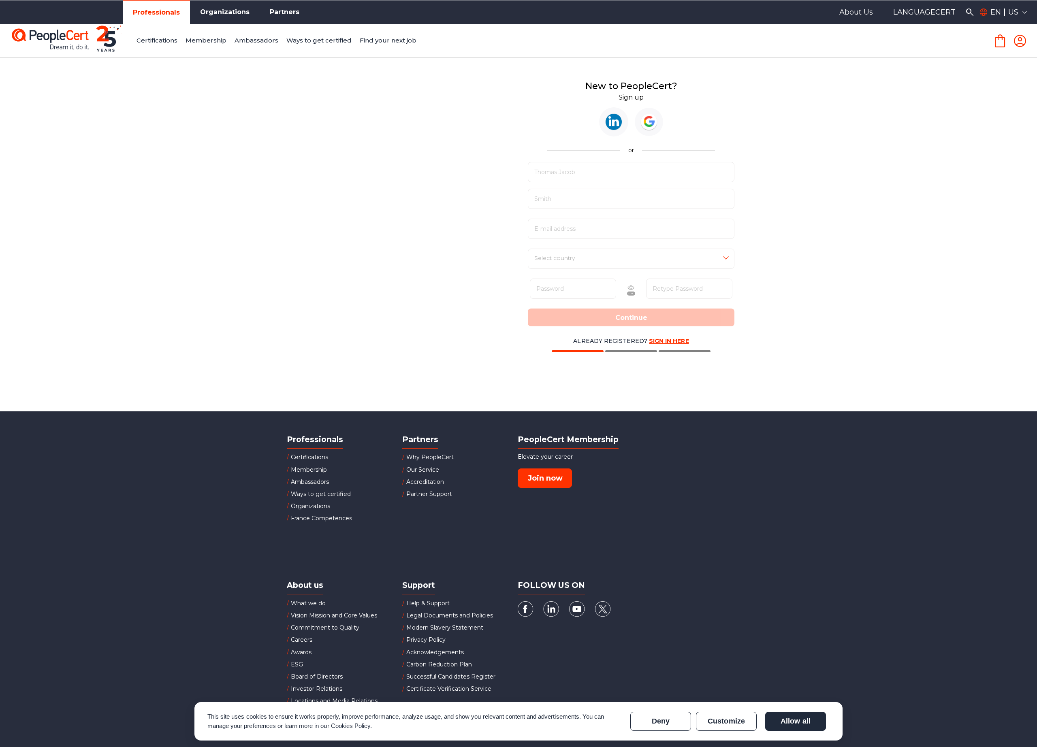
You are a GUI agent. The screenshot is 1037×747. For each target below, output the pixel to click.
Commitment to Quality (325, 627)
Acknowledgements (435, 652)
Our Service (422, 469)
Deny (661, 721)
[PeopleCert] (72, 41)
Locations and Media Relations (334, 700)
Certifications (309, 457)
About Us (856, 12)
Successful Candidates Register (450, 676)
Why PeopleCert (430, 457)
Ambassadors (310, 481)
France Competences (321, 518)
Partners (284, 12)
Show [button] (605, 289)
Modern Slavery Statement (444, 627)
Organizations (225, 12)
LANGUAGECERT (924, 12)
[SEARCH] (969, 12)
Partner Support (429, 494)
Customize (726, 721)
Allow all (795, 721)
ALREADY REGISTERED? (631, 341)
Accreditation (425, 481)
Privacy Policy (426, 639)
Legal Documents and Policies (449, 615)
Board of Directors (317, 676)
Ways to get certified (321, 494)
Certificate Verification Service (448, 688)
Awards (301, 652)
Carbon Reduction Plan (439, 664)
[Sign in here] (1020, 41)
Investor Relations (316, 688)
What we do (308, 603)
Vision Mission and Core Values (334, 615)
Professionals (156, 12)
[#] (613, 121)
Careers (301, 639)
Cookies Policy (351, 725)
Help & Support (428, 603)
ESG (297, 664)
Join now (545, 478)
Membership (309, 469)
